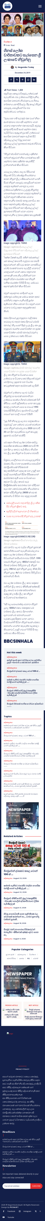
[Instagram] (19, 1211)
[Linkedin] (34, 79)
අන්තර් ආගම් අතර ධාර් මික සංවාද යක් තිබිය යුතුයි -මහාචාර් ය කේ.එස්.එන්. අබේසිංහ (24, 661)
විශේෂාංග (8, 42)
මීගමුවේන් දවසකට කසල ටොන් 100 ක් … (23, 671)
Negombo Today (26, 67)
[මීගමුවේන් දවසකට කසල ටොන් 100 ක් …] (22, 854)
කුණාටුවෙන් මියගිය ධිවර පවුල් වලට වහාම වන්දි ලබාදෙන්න (22, 775)
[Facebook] (11, 79)
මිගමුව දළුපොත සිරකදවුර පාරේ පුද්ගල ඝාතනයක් (33, 1018)
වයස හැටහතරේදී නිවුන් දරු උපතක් (23, 516)
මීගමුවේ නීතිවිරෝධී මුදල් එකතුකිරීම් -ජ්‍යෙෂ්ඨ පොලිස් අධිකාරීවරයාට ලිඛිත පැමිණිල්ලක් (22, 692)
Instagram (27, 1211)
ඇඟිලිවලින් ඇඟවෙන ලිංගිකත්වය (22, 511)
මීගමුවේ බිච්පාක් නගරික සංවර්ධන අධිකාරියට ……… (25, 704)
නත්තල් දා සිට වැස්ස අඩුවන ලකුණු (11, 1016)
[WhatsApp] (28, 79)
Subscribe (36, 1186)
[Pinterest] (22, 79)
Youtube (11, 1217)
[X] (16, 79)
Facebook (11, 1211)
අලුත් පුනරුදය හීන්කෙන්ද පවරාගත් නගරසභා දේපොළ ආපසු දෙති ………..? (21, 795)
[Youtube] (3, 1217)
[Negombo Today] (13, 67)
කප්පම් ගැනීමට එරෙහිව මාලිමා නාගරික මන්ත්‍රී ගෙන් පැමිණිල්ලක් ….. (23, 680)
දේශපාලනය (12, 657)
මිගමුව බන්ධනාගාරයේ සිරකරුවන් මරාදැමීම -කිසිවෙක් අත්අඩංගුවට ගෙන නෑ (21, 932)
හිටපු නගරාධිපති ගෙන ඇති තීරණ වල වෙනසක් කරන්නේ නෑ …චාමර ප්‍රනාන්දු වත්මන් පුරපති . (22, 785)
